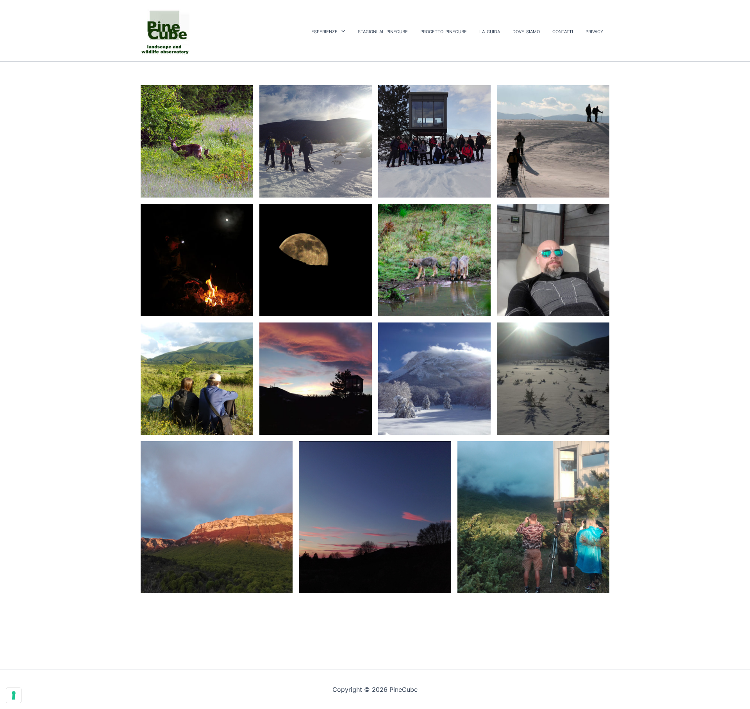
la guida (489, 31)
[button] (341, 30)
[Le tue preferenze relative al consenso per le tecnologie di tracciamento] (13, 695)
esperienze (324, 31)
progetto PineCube (443, 31)
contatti (562, 31)
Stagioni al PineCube (383, 31)
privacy (594, 31)
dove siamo (526, 31)
